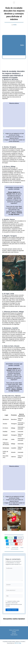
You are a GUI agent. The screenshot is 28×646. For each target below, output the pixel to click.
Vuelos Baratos (14, 634)
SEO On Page (18, 643)
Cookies (14, 631)
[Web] (14, 596)
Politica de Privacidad (14, 630)
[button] (14, 2)
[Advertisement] (11, 45)
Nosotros (14, 633)
